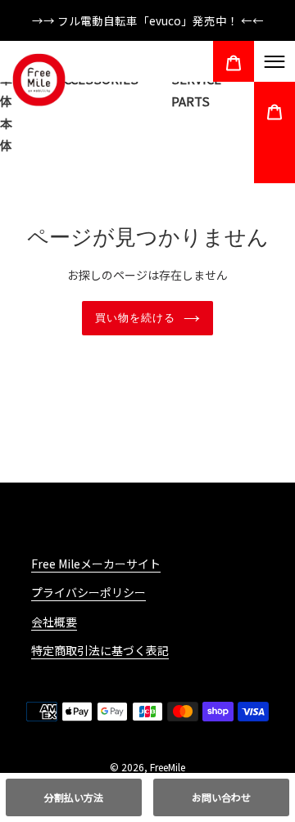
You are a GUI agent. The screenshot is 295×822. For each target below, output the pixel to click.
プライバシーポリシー (88, 592)
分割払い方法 (73, 797)
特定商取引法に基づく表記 (100, 650)
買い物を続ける (135, 318)
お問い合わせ (221, 797)
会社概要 (54, 621)
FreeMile (167, 767)
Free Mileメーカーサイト (96, 563)
